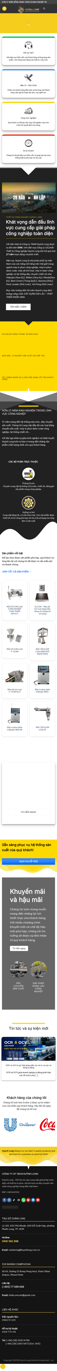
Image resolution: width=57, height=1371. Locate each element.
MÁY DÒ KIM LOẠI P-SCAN (15, 650)
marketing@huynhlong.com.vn (24, 1250)
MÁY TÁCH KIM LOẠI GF (42, 728)
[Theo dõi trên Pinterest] (28, 1200)
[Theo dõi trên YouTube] (38, 1200)
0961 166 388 (10, 1241)
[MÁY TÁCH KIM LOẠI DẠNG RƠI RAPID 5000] (42, 635)
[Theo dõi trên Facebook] (4, 1200)
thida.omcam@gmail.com (22, 1295)
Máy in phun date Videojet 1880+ (42, 690)
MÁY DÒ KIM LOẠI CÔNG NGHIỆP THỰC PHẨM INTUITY (15, 610)
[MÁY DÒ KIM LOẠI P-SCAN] (14, 635)
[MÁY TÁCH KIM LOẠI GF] (42, 713)
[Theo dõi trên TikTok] (14, 1200)
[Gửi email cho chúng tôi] (19, 1200)
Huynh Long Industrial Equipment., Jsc (37, 1360)
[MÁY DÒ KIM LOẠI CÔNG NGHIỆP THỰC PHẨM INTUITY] (14, 592)
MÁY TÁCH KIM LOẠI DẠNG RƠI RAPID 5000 (42, 651)
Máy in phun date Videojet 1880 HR (14, 728)
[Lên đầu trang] (2, 1366)
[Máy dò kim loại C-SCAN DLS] (14, 675)
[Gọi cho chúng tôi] (23, 1200)
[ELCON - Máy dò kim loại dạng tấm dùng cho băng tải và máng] (42, 592)
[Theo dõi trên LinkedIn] (33, 1200)
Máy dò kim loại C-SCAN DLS (15, 690)
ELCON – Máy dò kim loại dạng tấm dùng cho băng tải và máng (42, 610)
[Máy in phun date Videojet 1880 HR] (14, 713)
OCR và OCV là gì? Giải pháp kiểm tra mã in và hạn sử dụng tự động (28, 1066)
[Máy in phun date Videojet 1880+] (42, 675)
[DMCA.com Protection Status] (10, 1207)
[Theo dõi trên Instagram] (9, 1200)
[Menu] (4, 8)
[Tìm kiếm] (44, 8)
